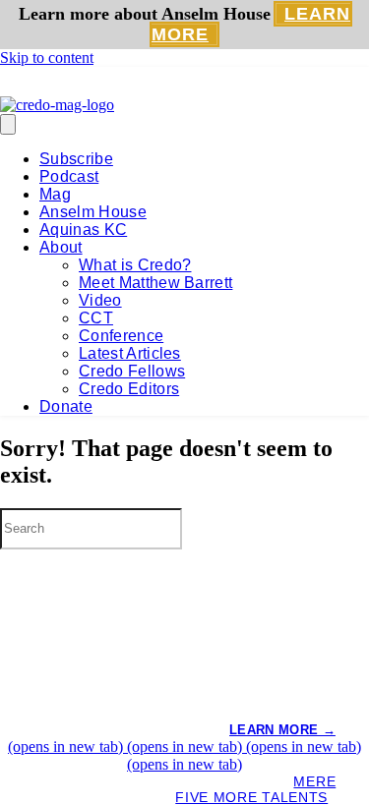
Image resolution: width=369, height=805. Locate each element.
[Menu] (8, 124)
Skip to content (46, 57)
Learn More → (282, 729)
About (61, 247)
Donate (65, 406)
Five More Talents (251, 797)
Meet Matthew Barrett (155, 282)
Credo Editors (129, 388)
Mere (314, 781)
